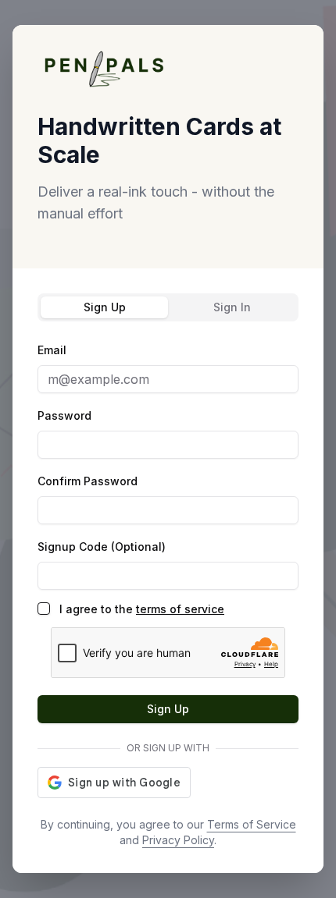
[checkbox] (44, 608)
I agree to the (141, 609)
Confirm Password (88, 481)
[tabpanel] (168, 569)
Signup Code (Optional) (102, 546)
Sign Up (168, 708)
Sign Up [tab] (105, 307)
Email (52, 350)
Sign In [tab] (232, 307)
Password (64, 415)
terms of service (180, 609)
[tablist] (168, 307)
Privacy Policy (178, 840)
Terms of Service (251, 824)
